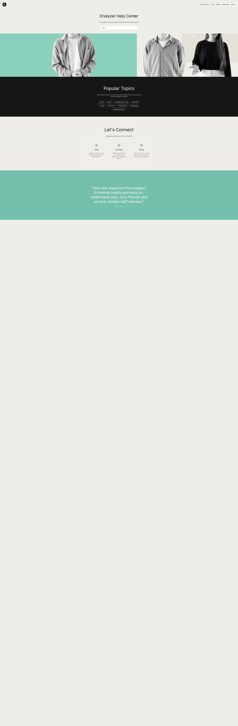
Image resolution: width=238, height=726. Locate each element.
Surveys (102, 102)
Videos (212, 4)
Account (102, 105)
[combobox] (119, 28)
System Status (225, 4)
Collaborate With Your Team (121, 102)
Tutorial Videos (134, 105)
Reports (109, 102)
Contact (233, 4)
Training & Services (204, 4)
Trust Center (111, 105)
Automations (135, 102)
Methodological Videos (119, 109)
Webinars (218, 4)
